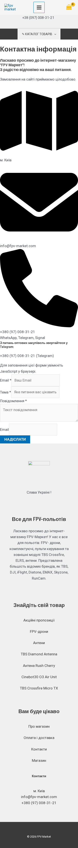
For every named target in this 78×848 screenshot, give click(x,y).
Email (5, 380)
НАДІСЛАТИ (15, 439)
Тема (5, 392)
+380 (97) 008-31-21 (39, 803)
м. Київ (39, 791)
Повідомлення (13, 401)
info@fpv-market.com (39, 797)
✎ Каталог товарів (37, 34)
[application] (54, 34)
